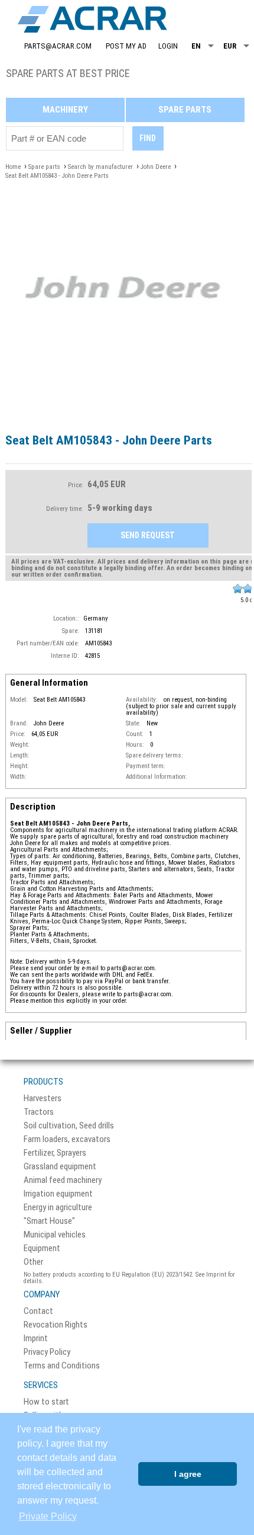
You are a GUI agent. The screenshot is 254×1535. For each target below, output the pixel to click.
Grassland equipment (60, 1166)
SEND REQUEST (148, 535)
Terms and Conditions (62, 1365)
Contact (38, 1311)
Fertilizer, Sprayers (55, 1153)
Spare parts (184, 109)
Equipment (42, 1248)
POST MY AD (126, 45)
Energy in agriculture (58, 1207)
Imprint (36, 1338)
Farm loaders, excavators (67, 1139)
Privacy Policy (47, 1352)
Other (33, 1262)
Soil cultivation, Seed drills (69, 1125)
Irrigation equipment (58, 1193)
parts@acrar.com (58, 45)
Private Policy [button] (48, 1516)
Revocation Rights (55, 1324)
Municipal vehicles (55, 1234)
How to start (46, 1402)
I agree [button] (187, 1474)
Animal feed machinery (63, 1180)
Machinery (65, 109)
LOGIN (168, 45)
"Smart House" (49, 1221)
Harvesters (42, 1098)
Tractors (39, 1112)
